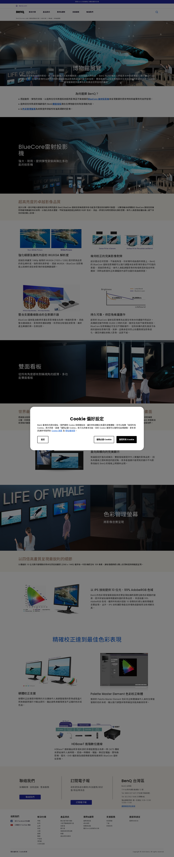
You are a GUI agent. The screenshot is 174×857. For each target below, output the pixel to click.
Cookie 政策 (57, 431)
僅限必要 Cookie (104, 439)
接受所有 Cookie (126, 439)
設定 (43, 439)
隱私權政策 (70, 431)
